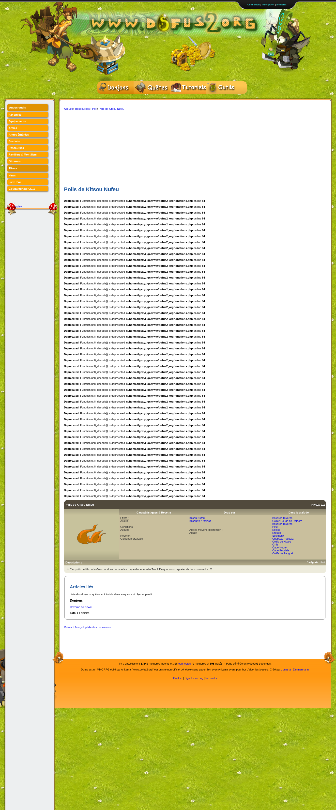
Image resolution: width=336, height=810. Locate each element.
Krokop (276, 532)
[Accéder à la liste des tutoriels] (188, 87)
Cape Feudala (280, 550)
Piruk (275, 526)
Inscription (268, 4)
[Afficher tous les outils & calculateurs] (224, 87)
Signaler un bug (194, 678)
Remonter (211, 678)
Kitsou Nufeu (197, 517)
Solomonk (278, 535)
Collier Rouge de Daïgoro (287, 520)
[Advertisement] (195, 148)
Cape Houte (279, 547)
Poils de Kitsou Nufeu (111, 108)
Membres (281, 4)
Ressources (82, 108)
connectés (184, 663)
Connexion (253, 4)
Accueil (68, 108)
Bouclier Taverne (282, 517)
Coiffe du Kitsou (281, 541)
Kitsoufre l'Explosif (200, 520)
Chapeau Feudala (282, 538)
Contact (178, 678)
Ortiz (275, 544)
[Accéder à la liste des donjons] (115, 87)
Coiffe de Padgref (282, 553)
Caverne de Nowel (81, 607)
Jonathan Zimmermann (295, 669)
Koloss (276, 529)
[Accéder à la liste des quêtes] (152, 87)
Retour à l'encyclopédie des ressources (87, 627)
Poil (94, 108)
